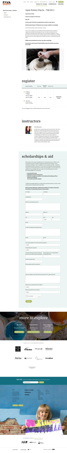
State (44, 217)
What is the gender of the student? (32, 289)
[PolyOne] (18, 358)
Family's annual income (30, 259)
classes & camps (41, 4)
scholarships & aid (7, 16)
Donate (61, 1)
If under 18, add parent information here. (33, 227)
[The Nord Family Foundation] (18, 349)
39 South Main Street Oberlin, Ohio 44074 (15, 393)
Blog (28, 1)
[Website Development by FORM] (49, 449)
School (44, 237)
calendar (61, 4)
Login (54, 1)
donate (20, 405)
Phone (26, 222)
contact (15, 405)
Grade (26, 237)
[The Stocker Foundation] (49, 349)
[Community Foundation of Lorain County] (38, 358)
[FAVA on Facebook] (28, 449)
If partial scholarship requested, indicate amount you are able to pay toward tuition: (34, 253)
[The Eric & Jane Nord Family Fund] (32, 367)
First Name (27, 191)
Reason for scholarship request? (32, 202)
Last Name (45, 191)
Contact (50, 1)
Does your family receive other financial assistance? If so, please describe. (40, 274)
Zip (52, 217)
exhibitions (52, 4)
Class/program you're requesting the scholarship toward (50, 253)
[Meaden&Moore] (49, 358)
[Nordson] (28, 349)
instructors (6, 14)
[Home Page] (7, 5)
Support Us (36, 1)
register (5, 12)
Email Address (28, 197)
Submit (28, 301)
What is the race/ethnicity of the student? (33, 284)
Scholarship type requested (31, 247)
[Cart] (56, 2)
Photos (31, 1)
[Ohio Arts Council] (38, 349)
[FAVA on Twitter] (30, 449)
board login (23, 449)
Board (39, 395)
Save (49, 141)
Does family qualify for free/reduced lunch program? (36, 242)
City (26, 217)
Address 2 (45, 212)
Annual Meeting (41, 394)
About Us (39, 391)
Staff (39, 396)
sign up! (19, 379)
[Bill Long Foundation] (28, 358)
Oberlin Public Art (43, 1)
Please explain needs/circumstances (32, 264)
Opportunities (40, 399)
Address (27, 212)
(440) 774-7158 (17, 394)
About (25, 1)
